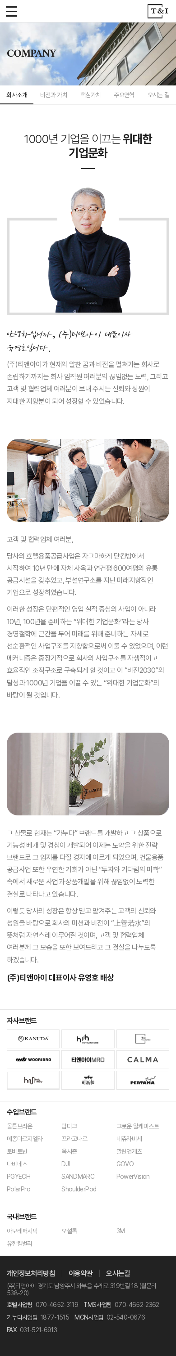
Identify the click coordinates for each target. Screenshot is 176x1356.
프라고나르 (74, 1138)
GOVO (125, 1164)
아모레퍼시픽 (22, 1231)
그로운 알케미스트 (137, 1126)
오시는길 (118, 1273)
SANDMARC (77, 1176)
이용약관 (81, 1273)
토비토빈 (17, 1151)
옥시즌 (69, 1151)
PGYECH (18, 1176)
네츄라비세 (129, 1138)
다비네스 (17, 1164)
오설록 (69, 1231)
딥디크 (69, 1126)
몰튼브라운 (19, 1126)
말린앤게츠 (129, 1151)
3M (120, 1231)
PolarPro (18, 1189)
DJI (65, 1164)
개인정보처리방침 (31, 1273)
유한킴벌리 (19, 1243)
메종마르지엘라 (25, 1138)
